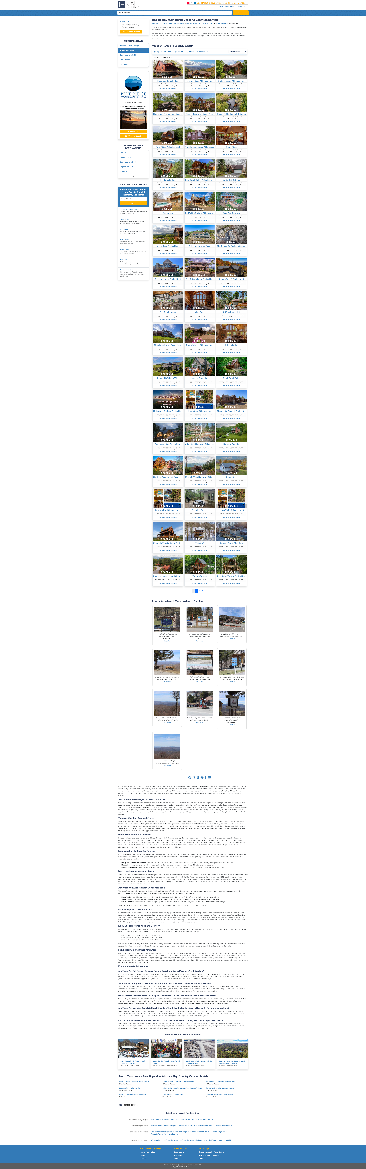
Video (176, 1158)
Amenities (202, 52)
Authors (143, 1158)
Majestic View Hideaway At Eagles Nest (200, 477)
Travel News (124, 250)
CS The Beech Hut (231, 312)
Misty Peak (200, 312)
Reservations (179, 1152)
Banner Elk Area (221, 23)
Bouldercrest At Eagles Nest (167, 444)
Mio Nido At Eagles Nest (168, 246)
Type (158, 52)
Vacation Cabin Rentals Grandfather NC (133, 1095)
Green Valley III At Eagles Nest (199, 345)
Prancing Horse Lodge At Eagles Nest (168, 576)
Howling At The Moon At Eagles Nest (168, 114)
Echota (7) (124, 171)
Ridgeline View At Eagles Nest (167, 345)
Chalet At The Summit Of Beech (231, 114)
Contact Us (198, 1165)
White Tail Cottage (231, 180)
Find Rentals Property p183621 (219, 1140)
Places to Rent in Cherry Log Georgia (164, 1134)
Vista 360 (199, 543)
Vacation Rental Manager (129, 46)
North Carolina (179, 23)
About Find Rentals (171, 1165)
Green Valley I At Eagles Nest (168, 279)
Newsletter (178, 1155)
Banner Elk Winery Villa (167, 378)
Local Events (124, 64)
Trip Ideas (123, 260)
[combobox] (174, 13)
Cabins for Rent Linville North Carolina (219, 1095)
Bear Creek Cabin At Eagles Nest (200, 180)
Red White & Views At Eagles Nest (200, 213)
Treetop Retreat (199, 576)
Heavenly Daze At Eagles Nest (199, 81)
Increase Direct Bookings (225, 6)
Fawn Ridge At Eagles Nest (168, 147)
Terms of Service (186, 1165)
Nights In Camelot (231, 444)
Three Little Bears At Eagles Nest (232, 411)
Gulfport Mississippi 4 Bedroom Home (193, 1140)
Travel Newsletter (126, 270)
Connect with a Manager (131, 32)
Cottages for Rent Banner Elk (129, 1088)
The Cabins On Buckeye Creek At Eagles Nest (232, 246)
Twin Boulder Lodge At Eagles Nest (200, 147)
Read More (167, 641)
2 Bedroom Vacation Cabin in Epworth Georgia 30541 (207, 1132)
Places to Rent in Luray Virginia (162, 1119)
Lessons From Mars (200, 378)
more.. (201, 1158)
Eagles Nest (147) (126, 167)
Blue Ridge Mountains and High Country (199, 23)
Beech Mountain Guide (128, 55)
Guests (180, 52)
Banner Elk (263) (126, 157)
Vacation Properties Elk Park (173, 1095)
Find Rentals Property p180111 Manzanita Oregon (196, 1126)
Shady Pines (231, 147)
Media (143, 1155)
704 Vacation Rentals (133, 136)
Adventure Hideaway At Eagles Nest (200, 444)
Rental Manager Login (148, 1152)
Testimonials (241, 6)
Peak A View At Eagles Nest (167, 510)
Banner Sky (231, 477)
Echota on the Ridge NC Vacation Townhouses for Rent (182, 1088)
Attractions (124, 229)
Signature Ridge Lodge (167, 81)
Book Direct (134, 131)
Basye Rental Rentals (205, 1119)
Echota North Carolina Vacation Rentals (220, 1088)
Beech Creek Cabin (231, 378)
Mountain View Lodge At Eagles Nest (168, 543)
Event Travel (124, 219)
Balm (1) (123, 153)
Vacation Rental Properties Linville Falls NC (134, 1082)
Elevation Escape (199, 510)
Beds (169, 52)
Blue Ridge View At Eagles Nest (231, 576)
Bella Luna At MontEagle (199, 246)
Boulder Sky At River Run (231, 543)
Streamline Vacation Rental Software (212, 1152)
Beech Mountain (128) (128, 162)
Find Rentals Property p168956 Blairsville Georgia (169, 1132)
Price (190, 52)
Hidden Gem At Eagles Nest (199, 411)
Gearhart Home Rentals (223, 1126)
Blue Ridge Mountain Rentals (168, 88)
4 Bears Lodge (231, 345)
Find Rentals (156, 23)
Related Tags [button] (129, 1104)
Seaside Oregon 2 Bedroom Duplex (163, 1126)
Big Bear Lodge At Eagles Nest (231, 81)
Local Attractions (126, 60)
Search (133, 203)
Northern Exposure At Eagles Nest (168, 477)
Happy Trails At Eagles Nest (231, 510)
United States (167, 23)
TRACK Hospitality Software (209, 1155)
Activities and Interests (128, 209)
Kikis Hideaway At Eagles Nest (199, 114)
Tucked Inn (168, 213)
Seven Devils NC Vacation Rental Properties (178, 1082)
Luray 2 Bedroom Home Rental (186, 1119)
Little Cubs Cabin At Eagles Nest (168, 411)
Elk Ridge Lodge (167, 180)
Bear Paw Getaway (231, 213)
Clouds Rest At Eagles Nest (231, 279)
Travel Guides (125, 239)
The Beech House (168, 312)
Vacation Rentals (127, 50)
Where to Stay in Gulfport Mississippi (164, 1140)
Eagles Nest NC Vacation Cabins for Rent (220, 1082)
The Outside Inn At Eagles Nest (200, 279)
